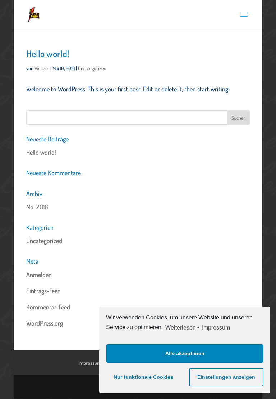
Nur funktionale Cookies (143, 377)
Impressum (216, 328)
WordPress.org (44, 323)
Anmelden (39, 274)
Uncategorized (92, 68)
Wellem (41, 68)
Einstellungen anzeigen (226, 377)
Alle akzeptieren (184, 353)
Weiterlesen (180, 328)
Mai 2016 (37, 207)
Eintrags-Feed (43, 291)
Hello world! (47, 53)
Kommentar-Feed (48, 307)
